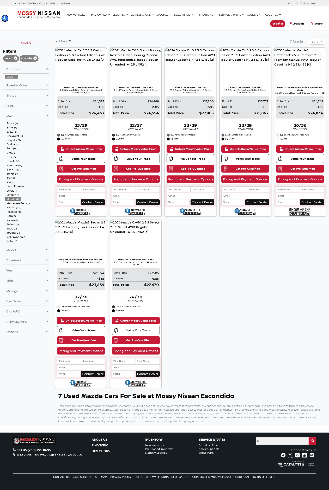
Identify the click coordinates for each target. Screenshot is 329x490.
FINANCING (100, 445)
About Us (99, 439)
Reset (25, 43)
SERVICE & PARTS (212, 439)
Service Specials (209, 449)
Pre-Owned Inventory (159, 449)
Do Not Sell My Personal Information (162, 477)
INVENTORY (154, 439)
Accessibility (82, 477)
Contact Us (61, 477)
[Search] (312, 441)
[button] (5, 18)
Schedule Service (210, 445)
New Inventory (154, 445)
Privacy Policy (121, 477)
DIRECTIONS (101, 451)
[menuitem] (27, 76)
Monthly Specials (156, 452)
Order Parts (206, 452)
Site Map (101, 477)
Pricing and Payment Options (81, 179)
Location (298, 23)
